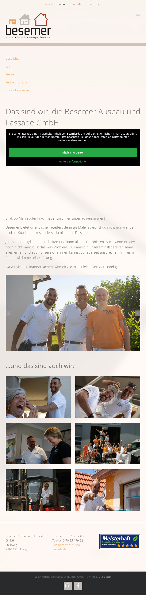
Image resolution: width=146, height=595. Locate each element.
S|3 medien (105, 576)
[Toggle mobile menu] (138, 14)
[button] (8, 313)
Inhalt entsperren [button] (73, 152)
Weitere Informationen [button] (73, 161)
